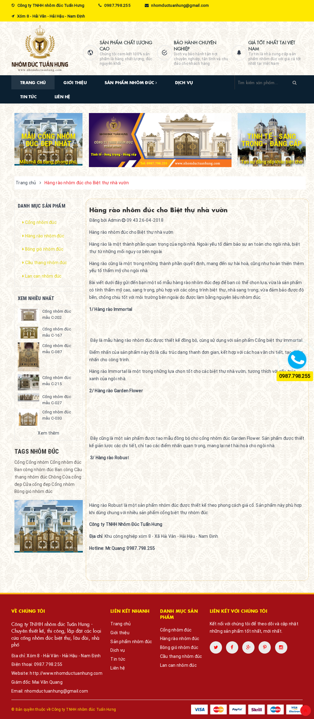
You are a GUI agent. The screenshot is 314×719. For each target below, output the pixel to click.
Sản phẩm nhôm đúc (130, 82)
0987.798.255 (48, 664)
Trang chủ (33, 82)
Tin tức (28, 96)
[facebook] (232, 647)
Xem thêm (48, 433)
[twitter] (216, 647)
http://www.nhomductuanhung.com (66, 673)
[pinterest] (281, 647)
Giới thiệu (75, 82)
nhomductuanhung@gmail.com (56, 691)
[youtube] (264, 647)
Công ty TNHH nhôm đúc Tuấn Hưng (84, 709)
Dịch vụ (184, 82)
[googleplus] (248, 647)
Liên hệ (62, 96)
